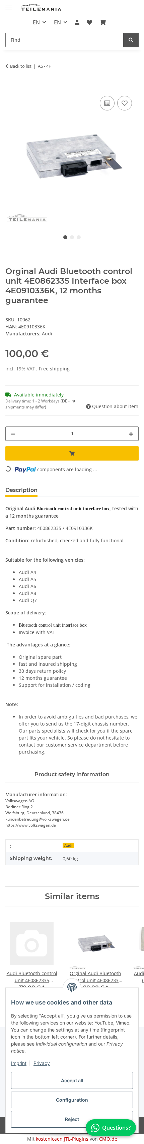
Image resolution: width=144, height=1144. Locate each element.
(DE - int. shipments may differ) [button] (40, 404)
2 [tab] (72, 237)
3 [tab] (79, 237)
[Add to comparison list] (107, 103)
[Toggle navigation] (8, 4)
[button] (77, 22)
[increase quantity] (131, 434)
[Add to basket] (10, 86)
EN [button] (36, 22)
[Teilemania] (41, 7)
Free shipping (54, 368)
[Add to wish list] (124, 103)
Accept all (72, 1080)
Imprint (18, 1063)
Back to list (20, 66)
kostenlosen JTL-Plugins (62, 1139)
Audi (68, 845)
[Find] (131, 40)
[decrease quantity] (13, 434)
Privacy (41, 1063)
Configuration (72, 1100)
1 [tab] (65, 237)
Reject (72, 1119)
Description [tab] (21, 490)
